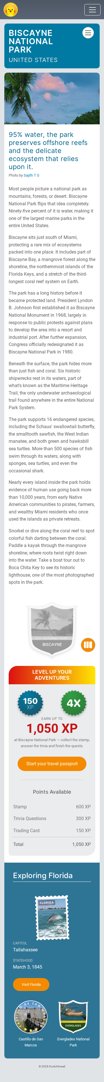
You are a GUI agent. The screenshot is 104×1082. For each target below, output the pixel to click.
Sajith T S (31, 175)
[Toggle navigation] (92, 10)
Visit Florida (31, 984)
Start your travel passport (52, 763)
